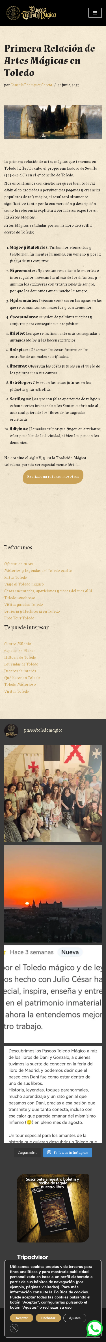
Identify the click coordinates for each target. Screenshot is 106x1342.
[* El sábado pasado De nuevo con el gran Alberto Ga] (53, 793)
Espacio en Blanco (20, 650)
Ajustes (75, 1318)
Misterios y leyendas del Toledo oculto (38, 570)
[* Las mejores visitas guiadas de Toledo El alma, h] (53, 994)
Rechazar (48, 1318)
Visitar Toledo (16, 691)
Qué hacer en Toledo (22, 677)
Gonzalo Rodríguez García (31, 85)
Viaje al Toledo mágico (24, 584)
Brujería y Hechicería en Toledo (32, 611)
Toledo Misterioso (20, 684)
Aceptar (22, 1318)
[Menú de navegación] (95, 13)
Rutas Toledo (15, 577)
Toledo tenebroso (19, 597)
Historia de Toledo (20, 657)
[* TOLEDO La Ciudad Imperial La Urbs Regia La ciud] (53, 894)
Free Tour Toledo (19, 618)
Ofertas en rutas (18, 564)
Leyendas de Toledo (21, 664)
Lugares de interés (20, 671)
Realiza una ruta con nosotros (53, 476)
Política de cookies (71, 1292)
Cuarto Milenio (17, 644)
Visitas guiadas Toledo (23, 604)
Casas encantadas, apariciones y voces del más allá (48, 591)
